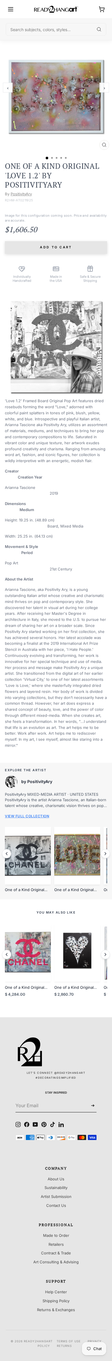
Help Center (56, 1292)
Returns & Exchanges (56, 1309)
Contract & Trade (56, 1253)
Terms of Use (69, 1341)
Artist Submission (56, 1196)
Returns (64, 1345)
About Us (56, 1179)
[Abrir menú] (11, 9)
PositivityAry (21, 194)
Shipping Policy (56, 1300)
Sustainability (56, 1187)
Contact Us (56, 1205)
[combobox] (56, 29)
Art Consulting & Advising (56, 1262)
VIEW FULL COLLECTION (27, 816)
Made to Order (56, 1235)
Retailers (56, 1244)
